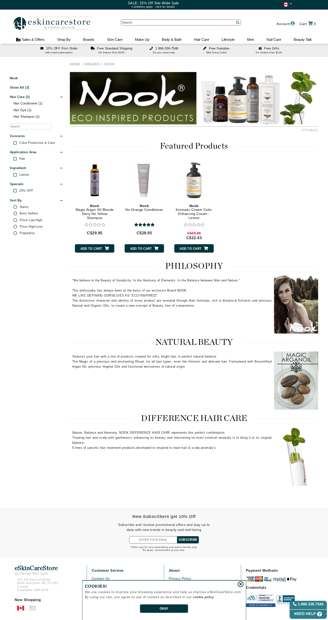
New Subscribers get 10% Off (164, 516)
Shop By (64, 39)
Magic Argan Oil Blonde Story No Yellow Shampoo (95, 212)
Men (250, 39)
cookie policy (203, 597)
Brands (88, 39)
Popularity (27, 233)
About (174, 570)
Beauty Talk (303, 39)
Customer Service (108, 570)
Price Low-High (31, 220)
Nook (14, 78)
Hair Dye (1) (22, 110)
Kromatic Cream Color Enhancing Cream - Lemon (194, 212)
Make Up (142, 39)
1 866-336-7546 (166, 48)
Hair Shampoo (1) (26, 116)
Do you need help (164, 52)
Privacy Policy (180, 578)
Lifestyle (228, 39)
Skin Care (114, 39)
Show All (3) (19, 87)
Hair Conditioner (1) (28, 103)
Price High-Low (31, 226)
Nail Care (274, 39)
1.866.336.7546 (310, 604)
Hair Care (201, 39)
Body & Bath (172, 39)
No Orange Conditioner (144, 208)
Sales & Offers (33, 39)
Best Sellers (29, 213)
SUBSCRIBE (188, 539)
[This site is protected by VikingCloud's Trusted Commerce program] (260, 600)
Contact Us (101, 578)
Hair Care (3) (20, 97)
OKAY (164, 608)
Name (24, 207)
